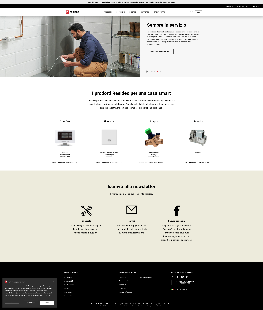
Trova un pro (159, 12)
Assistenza (122, 277)
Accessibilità (68, 296)
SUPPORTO (86, 224)
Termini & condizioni (128, 304)
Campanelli (109, 156)
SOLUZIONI (120, 12)
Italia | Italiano (181, 289)
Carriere (66, 288)
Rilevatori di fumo (109, 154)
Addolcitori (153, 154)
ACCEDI (199, 12)
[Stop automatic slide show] (146, 71)
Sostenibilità (68, 292)
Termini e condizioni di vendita (144, 304)
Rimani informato (242, 6)
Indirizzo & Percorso (125, 292)
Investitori (256, 6)
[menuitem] (107, 12)
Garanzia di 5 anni (146, 277)
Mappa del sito (158, 304)
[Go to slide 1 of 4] (152, 71)
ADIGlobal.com (101, 304)
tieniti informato (131, 224)
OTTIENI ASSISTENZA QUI (130, 273)
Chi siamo (229, 6)
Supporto (145, 12)
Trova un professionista (126, 281)
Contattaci (122, 288)
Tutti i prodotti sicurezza (107, 163)
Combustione (198, 152)
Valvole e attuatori (65, 154)
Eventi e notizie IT (69, 285)
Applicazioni (123, 285)
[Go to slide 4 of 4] (160, 71)
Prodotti (108, 12)
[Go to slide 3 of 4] (157, 71)
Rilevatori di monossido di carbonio (109, 152)
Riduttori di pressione (153, 152)
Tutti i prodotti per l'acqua (151, 163)
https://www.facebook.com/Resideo (176, 224)
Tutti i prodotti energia (195, 162)
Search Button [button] (191, 12)
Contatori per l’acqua (153, 156)
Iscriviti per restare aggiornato (185, 282)
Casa (71, 12)
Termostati (65, 152)
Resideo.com (92, 304)
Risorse (132, 12)
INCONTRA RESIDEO (73, 273)
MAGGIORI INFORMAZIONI (160, 51)
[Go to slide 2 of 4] (154, 71)
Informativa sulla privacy (114, 304)
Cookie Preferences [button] (169, 304)
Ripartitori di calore (65, 156)
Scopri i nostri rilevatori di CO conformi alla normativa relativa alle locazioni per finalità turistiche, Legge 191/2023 (131, 2)
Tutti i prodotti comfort (63, 163)
